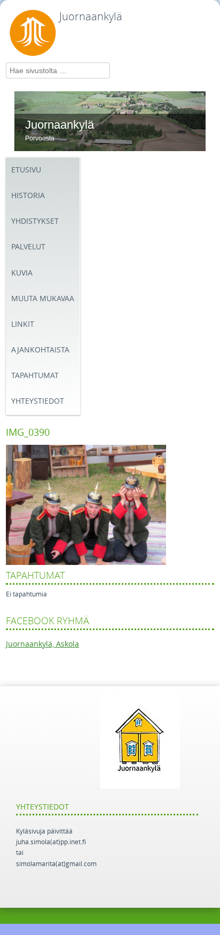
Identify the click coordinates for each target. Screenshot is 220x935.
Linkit (22, 324)
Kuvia (22, 273)
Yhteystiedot (37, 401)
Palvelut (28, 247)
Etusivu (26, 170)
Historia (28, 195)
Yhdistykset (35, 221)
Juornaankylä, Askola (42, 644)
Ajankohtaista (40, 350)
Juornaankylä (90, 16)
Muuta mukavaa (42, 298)
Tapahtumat (35, 375)
